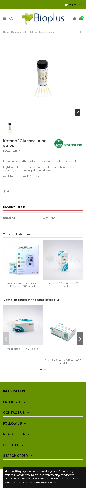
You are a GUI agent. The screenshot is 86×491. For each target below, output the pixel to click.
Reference (9, 151)
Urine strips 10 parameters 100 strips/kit (63, 284)
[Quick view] (23, 278)
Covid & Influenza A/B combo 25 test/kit (63, 362)
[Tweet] (8, 191)
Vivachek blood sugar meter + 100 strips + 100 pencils (23, 284)
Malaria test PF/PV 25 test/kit (23, 348)
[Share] (4, 191)
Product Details (14, 207)
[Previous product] (81, 31)
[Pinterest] (12, 191)
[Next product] (82, 31)
